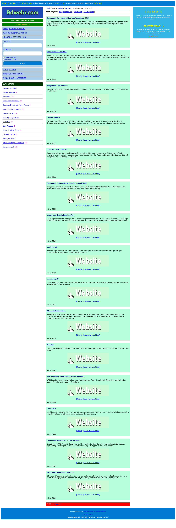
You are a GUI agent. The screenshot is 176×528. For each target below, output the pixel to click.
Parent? (48, 8)
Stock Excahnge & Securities (13, 143)
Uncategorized (8, 147)
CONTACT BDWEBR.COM (13, 74)
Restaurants (78, 12)
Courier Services (9, 113)
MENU (5, 78)
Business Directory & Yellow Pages (16, 105)
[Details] (79, 42)
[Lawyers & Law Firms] (91, 42)
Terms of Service (88, 514)
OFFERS (21, 29)
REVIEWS (13, 29)
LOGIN (5, 70)
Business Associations (11, 101)
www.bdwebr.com (88, 511)
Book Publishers (9, 92)
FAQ (24, 37)
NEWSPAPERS (21, 33)
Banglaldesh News (65, 12)
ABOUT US (7, 37)
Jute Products (8, 126)
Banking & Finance (10, 88)
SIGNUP (12, 70)
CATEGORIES (8, 33)
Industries (6, 122)
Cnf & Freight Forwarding (12, 109)
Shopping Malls (8, 138)
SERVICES (17, 37)
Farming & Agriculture (11, 117)
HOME (5, 29)
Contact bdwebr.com (100, 511)
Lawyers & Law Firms (11, 130)
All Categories (89, 12)
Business (6, 97)
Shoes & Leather (9, 134)
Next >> (58, 504)
